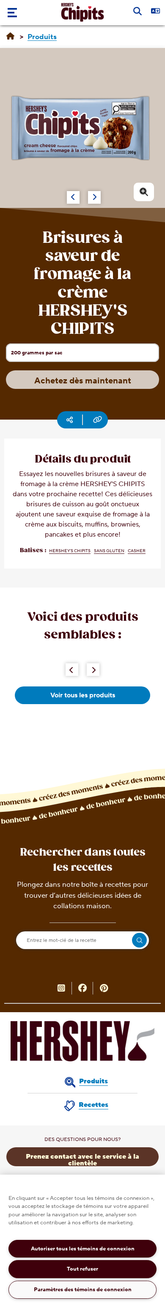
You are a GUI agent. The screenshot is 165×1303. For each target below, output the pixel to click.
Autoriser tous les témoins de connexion (83, 1248)
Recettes (93, 1105)
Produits (93, 1081)
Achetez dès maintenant (82, 380)
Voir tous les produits (82, 695)
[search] (139, 940)
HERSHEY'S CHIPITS (70, 550)
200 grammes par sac (36, 355)
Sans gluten (109, 550)
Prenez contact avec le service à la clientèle (82, 1159)
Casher (137, 550)
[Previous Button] (72, 669)
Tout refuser (82, 1269)
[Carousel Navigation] (74, 193)
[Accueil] (10, 37)
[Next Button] (93, 669)
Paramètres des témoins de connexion (83, 1289)
